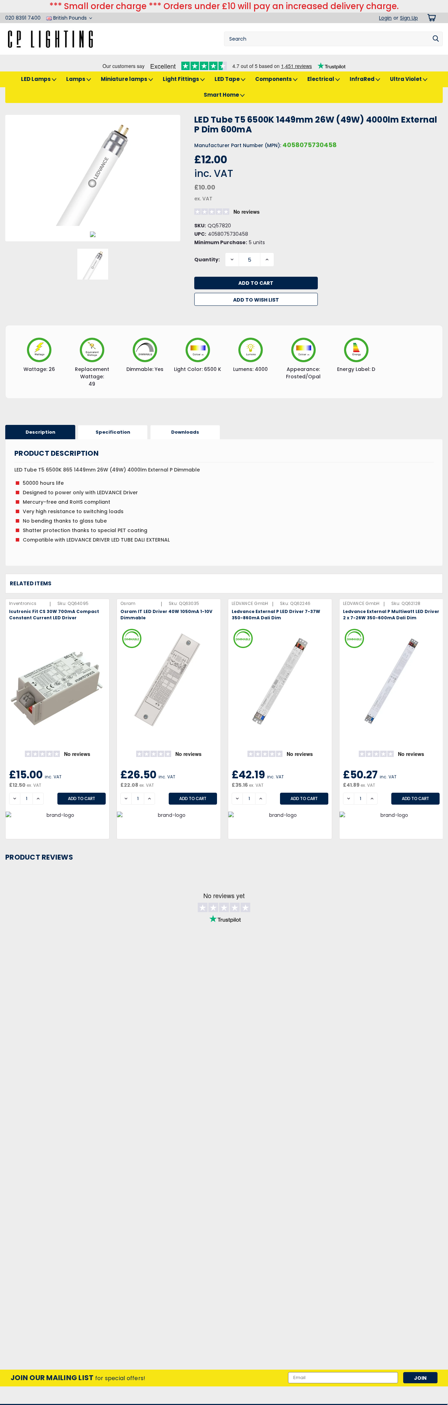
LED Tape (228, 79)
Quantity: (207, 259)
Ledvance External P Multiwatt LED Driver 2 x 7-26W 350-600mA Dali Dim (391, 614)
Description (40, 432)
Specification (113, 432)
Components (274, 79)
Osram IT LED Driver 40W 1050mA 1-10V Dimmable (166, 614)
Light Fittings (181, 79)
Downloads (185, 432)
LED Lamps (36, 79)
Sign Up (409, 17)
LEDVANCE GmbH (250, 603)
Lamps (76, 79)
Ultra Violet (406, 79)
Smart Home (222, 94)
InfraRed (363, 79)
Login (385, 17)
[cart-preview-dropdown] (430, 17)
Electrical (321, 79)
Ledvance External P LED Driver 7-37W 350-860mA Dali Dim (276, 614)
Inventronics (22, 603)
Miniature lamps (124, 79)
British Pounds (70, 17)
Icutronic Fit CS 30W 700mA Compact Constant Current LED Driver (54, 614)
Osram (127, 603)
